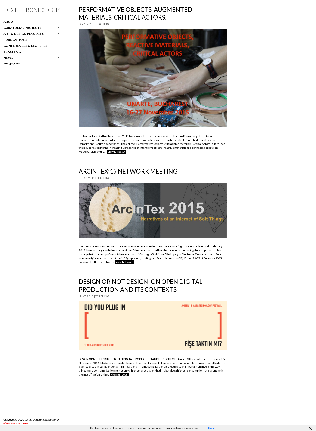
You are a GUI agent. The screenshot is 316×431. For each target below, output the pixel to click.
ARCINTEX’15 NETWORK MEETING (128, 171)
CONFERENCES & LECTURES (25, 45)
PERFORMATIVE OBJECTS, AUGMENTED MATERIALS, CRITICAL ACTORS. (135, 13)
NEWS (8, 58)
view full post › (116, 151)
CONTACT (11, 64)
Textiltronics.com (32, 9)
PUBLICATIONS (15, 39)
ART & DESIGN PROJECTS (23, 33)
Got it (211, 428)
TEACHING (12, 51)
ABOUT (9, 21)
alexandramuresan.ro (15, 423)
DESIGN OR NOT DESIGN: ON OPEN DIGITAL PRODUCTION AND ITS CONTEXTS (140, 285)
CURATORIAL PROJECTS (22, 27)
